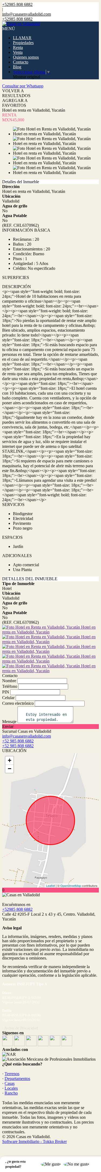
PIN (5, 692)
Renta (18, 47)
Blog (17, 67)
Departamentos (17, 1078)
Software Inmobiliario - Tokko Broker (34, 1141)
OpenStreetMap (70, 885)
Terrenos (12, 1073)
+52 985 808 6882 (18, 745)
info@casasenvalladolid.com (26, 14)
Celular (8, 697)
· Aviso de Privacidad (20, 1028)
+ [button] (9, 760)
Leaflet (50, 885)
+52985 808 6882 (17, 909)
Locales (11, 1088)
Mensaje (9, 721)
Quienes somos (26, 57)
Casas (10, 1083)
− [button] (9, 768)
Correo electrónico (18, 703)
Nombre (9, 680)
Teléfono (9, 686)
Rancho (11, 1093)
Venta (18, 52)
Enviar (7, 726)
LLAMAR (22, 38)
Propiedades (23, 42)
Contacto (20, 62)
